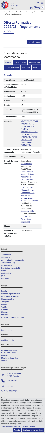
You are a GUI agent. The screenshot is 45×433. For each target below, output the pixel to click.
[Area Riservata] (31, 7)
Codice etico (6, 273)
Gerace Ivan (25, 195)
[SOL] (38, 7)
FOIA (3, 276)
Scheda (8, 62)
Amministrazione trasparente (12, 260)
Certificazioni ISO (8, 340)
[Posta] (35, 7)
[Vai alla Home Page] (10, 5)
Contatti (10, 386)
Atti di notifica (6, 265)
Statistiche (5, 315)
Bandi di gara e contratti (10, 268)
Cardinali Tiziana (27, 174)
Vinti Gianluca (26, 216)
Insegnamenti (34, 62)
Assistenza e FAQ (8, 263)
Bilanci (4, 271)
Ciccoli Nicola (26, 177)
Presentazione (20, 62)
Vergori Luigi (25, 222)
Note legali (5, 278)
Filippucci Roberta (27, 190)
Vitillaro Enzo (26, 219)
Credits (4, 307)
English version (34, 42)
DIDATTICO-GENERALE (29, 121)
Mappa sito (5, 312)
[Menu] (42, 2)
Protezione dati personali (10, 296)
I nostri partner (6, 330)
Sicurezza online (7, 299)
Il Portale (4, 310)
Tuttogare (5, 302)
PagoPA (4, 291)
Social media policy (8, 353)
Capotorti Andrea (27, 172)
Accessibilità (6, 255)
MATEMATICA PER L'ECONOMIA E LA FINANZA (28, 126)
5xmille (4, 361)
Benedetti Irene (26, 164)
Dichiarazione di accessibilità (12, 317)
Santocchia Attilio (27, 211)
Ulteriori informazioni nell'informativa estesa (18, 426)
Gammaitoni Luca (27, 193)
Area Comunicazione (9, 350)
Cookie (4, 304)
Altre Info (36, 68)
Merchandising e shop (9, 358)
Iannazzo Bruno (27, 198)
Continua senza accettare (33, 430)
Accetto (17, 430)
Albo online (5, 257)
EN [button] (38, 2)
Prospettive (26, 68)
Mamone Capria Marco (29, 201)
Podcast (4, 355)
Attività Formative (12, 68)
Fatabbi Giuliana (27, 187)
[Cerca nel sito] (42, 7)
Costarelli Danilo (27, 179)
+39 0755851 (12, 381)
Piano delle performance (10, 294)
